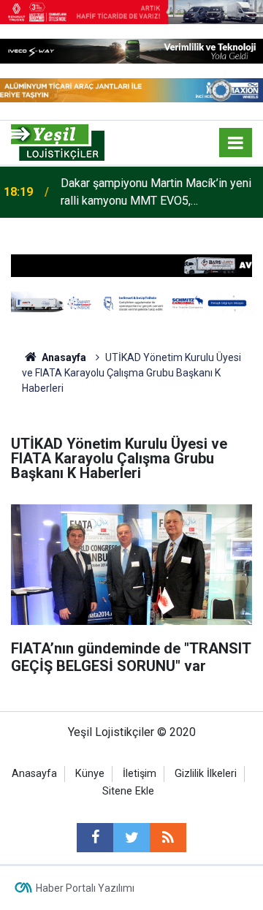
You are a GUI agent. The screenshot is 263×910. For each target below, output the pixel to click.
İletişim (139, 773)
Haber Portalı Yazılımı (85, 888)
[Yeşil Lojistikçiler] (57, 141)
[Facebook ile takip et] (95, 837)
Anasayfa (34, 773)
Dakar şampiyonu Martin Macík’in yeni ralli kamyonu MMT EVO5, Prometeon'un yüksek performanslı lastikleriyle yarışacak (156, 193)
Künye (89, 773)
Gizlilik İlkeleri (206, 773)
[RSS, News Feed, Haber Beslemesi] (168, 837)
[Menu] (236, 143)
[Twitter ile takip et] (131, 837)
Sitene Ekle (128, 791)
